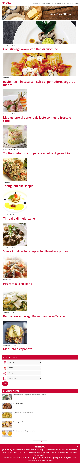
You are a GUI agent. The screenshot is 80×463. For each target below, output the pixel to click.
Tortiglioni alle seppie (18, 186)
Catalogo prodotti (46, 3)
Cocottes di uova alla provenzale (24, 431)
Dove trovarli (70, 3)
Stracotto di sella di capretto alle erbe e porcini (36, 251)
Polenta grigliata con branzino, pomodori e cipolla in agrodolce (34, 422)
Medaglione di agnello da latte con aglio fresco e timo (37, 119)
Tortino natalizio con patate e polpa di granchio (36, 153)
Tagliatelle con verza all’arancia (23, 413)
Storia (63, 3)
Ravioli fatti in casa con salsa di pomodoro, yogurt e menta (39, 83)
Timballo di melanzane (19, 218)
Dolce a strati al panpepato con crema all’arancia (29, 395)
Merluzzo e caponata (17, 349)
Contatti (76, 3)
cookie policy (40, 455)
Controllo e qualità (56, 3)
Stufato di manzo (18, 404)
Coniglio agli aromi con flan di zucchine (30, 49)
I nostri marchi (35, 3)
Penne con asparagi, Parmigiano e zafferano (34, 316)
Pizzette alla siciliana (17, 284)
